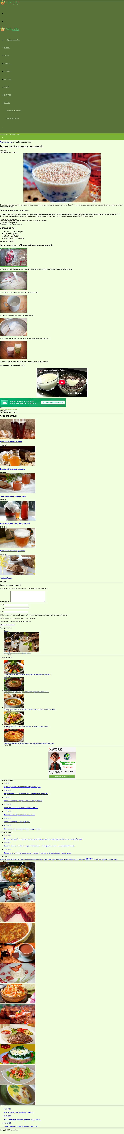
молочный (13, 409)
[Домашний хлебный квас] (17, 438)
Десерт (7, 87)
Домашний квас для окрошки (12, 469)
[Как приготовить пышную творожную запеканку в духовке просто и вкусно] (14, 742)
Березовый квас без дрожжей (13, 496)
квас (38, 859)
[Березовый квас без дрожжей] (17, 493)
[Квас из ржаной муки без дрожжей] (17, 520)
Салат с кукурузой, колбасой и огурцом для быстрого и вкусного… (26, 726)
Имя (2, 605)
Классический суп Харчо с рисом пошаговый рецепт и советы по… (26, 692)
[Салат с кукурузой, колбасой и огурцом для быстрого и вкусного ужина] (14, 724)
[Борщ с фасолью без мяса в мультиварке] (17, 942)
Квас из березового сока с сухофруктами (17, 653)
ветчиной (7, 859)
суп (100, 859)
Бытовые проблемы (14, 111)
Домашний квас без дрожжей (12, 551)
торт (108, 859)
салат (89, 858)
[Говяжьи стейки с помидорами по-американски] (17, 1043)
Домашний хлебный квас (11, 442)
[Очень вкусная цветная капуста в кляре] (17, 881)
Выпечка (7, 79)
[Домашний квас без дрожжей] (17, 547)
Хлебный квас (6, 578)
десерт (18, 859)
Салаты (7, 63)
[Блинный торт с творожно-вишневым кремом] (17, 922)
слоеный (95, 859)
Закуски (7, 71)
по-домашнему (72, 859)
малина (7, 409)
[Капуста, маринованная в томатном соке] (17, 1003)
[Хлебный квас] (17, 574)
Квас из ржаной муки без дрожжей (15, 523)
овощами (59, 859)
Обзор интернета (13, 118)
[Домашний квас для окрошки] (17, 465)
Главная (3, 142)
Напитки (7, 95)
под (77, 859)
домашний (24, 859)
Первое (7, 48)
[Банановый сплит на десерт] (17, 901)
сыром (104, 859)
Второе (7, 55)
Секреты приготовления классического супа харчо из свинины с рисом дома (29, 709)
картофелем (34, 859)
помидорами (82, 859)
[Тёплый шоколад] (17, 962)
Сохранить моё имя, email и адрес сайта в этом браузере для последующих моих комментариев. (35, 615)
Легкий (1, 859)
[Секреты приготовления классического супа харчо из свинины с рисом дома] (14, 707)
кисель (2, 409)
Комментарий (5, 602)
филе (111, 859)
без (4, 859)
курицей (47, 859)
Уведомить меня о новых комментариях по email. (18, 618)
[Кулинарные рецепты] (9, 4)
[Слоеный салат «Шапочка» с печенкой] (17, 1064)
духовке (29, 859)
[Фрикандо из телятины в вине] (17, 1023)
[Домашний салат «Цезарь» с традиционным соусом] (17, 1084)
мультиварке (53, 859)
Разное (7, 103)
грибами (13, 859)
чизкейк (116, 859)
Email (2, 608)
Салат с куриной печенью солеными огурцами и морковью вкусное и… (27, 674)
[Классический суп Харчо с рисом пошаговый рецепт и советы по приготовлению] (14, 690)
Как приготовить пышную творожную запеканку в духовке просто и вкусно (29, 743)
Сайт (1, 611)
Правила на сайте (13, 40)
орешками (65, 859)
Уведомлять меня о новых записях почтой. (16, 621)
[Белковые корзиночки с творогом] (17, 982)
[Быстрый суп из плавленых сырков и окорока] (17, 1104)
